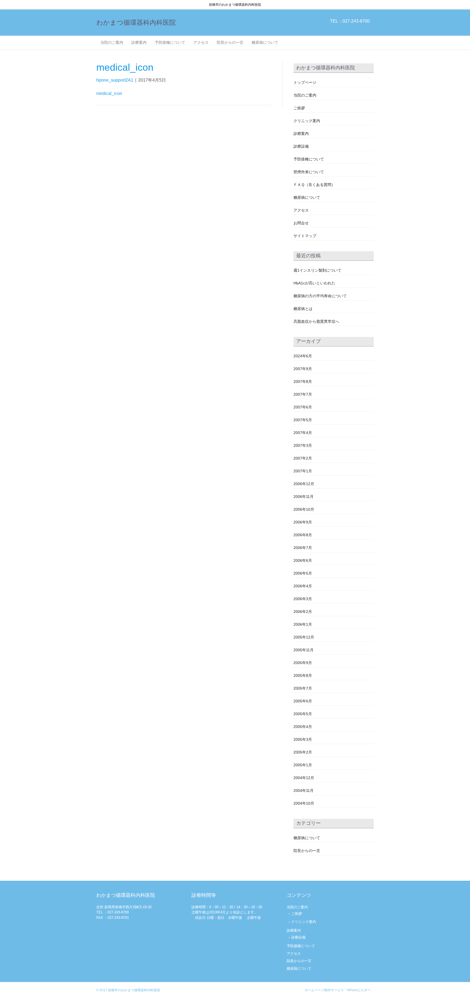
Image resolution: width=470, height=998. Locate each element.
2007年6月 (302, 407)
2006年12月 (303, 484)
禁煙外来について (308, 172)
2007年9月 (302, 369)
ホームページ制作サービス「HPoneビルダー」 (339, 990)
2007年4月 (302, 432)
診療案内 (139, 42)
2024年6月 (302, 356)
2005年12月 (303, 637)
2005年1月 (302, 765)
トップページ (304, 82)
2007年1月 (302, 471)
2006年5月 (302, 573)
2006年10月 (303, 509)
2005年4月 (302, 726)
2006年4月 (302, 586)
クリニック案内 (306, 121)
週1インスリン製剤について (317, 270)
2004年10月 (303, 803)
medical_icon (109, 93)
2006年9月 (302, 522)
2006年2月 (302, 611)
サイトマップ (304, 236)
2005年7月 (302, 688)
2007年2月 (302, 458)
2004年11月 (303, 790)
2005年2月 (302, 752)
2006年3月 (302, 599)
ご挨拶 (299, 108)
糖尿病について (265, 42)
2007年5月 (302, 420)
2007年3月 (302, 445)
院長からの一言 (230, 42)
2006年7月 (302, 548)
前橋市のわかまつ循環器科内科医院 (134, 990)
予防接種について (170, 42)
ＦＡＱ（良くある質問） (314, 184)
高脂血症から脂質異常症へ (316, 321)
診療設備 (301, 146)
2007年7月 (302, 394)
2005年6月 (302, 701)
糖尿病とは (303, 308)
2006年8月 (302, 535)
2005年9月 (302, 663)
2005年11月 (303, 650)
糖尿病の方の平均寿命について (320, 296)
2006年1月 (302, 624)
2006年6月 (302, 560)
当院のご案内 (111, 42)
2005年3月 (302, 739)
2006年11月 (303, 496)
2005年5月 (302, 714)
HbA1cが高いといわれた (314, 283)
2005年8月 (302, 675)
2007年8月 (302, 381)
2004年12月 (303, 778)
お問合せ (301, 223)
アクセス (201, 42)
